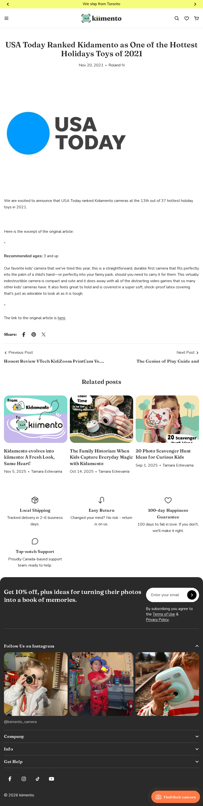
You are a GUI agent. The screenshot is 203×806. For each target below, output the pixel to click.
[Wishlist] (187, 18)
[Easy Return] (101, 511)
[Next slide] (195, 4)
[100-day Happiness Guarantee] (168, 515)
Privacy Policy (157, 619)
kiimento (26, 795)
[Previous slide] (8, 4)
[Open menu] (6, 18)
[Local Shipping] (35, 511)
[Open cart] (197, 18)
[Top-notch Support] (35, 553)
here (61, 318)
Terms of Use (164, 614)
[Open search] (177, 18)
